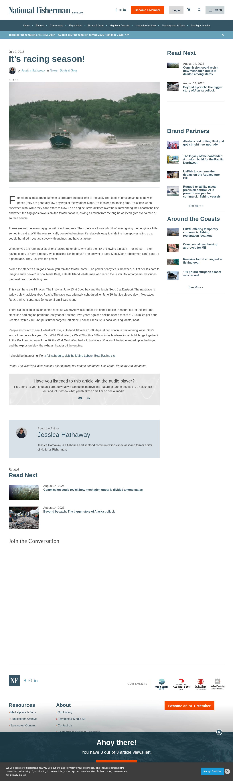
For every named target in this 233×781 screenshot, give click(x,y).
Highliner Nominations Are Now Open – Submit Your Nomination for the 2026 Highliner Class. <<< (69, 34)
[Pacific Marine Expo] (161, 684)
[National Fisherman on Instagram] (120, 10)
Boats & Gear (96, 25)
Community (56, 25)
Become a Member (147, 10)
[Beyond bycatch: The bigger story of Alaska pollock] (24, 518)
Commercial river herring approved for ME (200, 246)
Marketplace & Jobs (173, 25)
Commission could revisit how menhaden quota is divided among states (93, 489)
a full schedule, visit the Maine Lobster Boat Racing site (80, 355)
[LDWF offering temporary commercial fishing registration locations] (173, 232)
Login (176, 10)
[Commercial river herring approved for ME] (173, 248)
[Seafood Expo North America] (200, 684)
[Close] (227, 771)
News (26, 25)
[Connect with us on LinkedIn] (88, 398)
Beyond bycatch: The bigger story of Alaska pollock (79, 511)
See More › (196, 205)
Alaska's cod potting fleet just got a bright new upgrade (203, 143)
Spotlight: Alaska (200, 25)
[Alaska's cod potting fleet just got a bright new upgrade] (173, 145)
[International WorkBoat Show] (181, 684)
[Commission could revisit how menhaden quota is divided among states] (24, 492)
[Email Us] (80, 398)
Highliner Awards (119, 25)
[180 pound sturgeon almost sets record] (173, 275)
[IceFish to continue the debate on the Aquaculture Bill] (173, 174)
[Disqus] (84, 592)
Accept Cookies (212, 771)
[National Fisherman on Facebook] (116, 10)
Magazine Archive (145, 25)
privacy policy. (18, 775)
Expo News (75, 25)
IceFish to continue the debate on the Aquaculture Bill (201, 175)
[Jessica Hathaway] (12, 70)
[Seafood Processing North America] (217, 684)
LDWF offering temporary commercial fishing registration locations (200, 232)
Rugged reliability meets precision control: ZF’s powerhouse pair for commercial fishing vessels (202, 191)
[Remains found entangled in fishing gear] (173, 262)
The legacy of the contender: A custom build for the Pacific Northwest (203, 159)
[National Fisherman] (40, 9)
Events (40, 25)
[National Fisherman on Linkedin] (124, 10)
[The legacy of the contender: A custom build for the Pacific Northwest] (173, 160)
